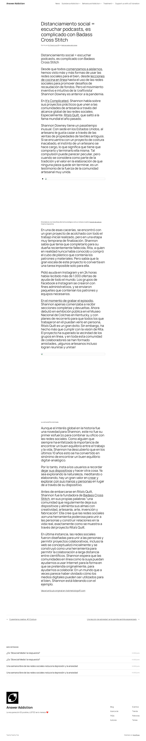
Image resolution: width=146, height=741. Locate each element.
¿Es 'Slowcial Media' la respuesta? (23, 653)
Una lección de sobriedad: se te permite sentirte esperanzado (112, 619)
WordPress (136, 735)
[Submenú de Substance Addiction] (79, 3)
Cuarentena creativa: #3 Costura (22, 619)
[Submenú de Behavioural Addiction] (101, 3)
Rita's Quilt (71, 115)
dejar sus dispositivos (56, 470)
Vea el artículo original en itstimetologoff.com (63, 590)
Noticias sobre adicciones (69, 45)
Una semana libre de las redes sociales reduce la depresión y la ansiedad (42, 666)
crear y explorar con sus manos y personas (69, 479)
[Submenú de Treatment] (112, 3)
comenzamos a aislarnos (84, 69)
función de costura (95, 222)
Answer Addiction (15, 3)
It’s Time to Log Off (53, 45)
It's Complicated (56, 101)
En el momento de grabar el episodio (67, 300)
